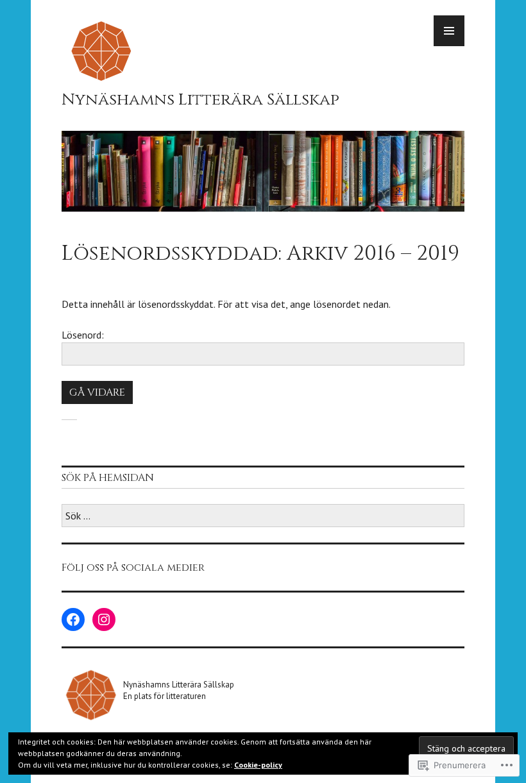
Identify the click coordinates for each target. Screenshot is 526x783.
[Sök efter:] (263, 516)
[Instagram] (103, 619)
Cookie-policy (258, 765)
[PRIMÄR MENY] (449, 30)
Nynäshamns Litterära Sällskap (200, 99)
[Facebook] (73, 619)
